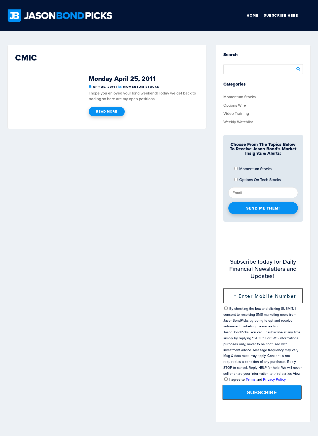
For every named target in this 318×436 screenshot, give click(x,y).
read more (106, 111)
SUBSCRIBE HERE (281, 15)
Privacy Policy (274, 379)
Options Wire (234, 105)
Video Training (236, 113)
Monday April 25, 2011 (122, 78)
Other (308, 15)
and (257, 379)
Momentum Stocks (141, 87)
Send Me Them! (263, 208)
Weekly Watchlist (238, 122)
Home (252, 15)
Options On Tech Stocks (259, 180)
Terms (250, 379)
